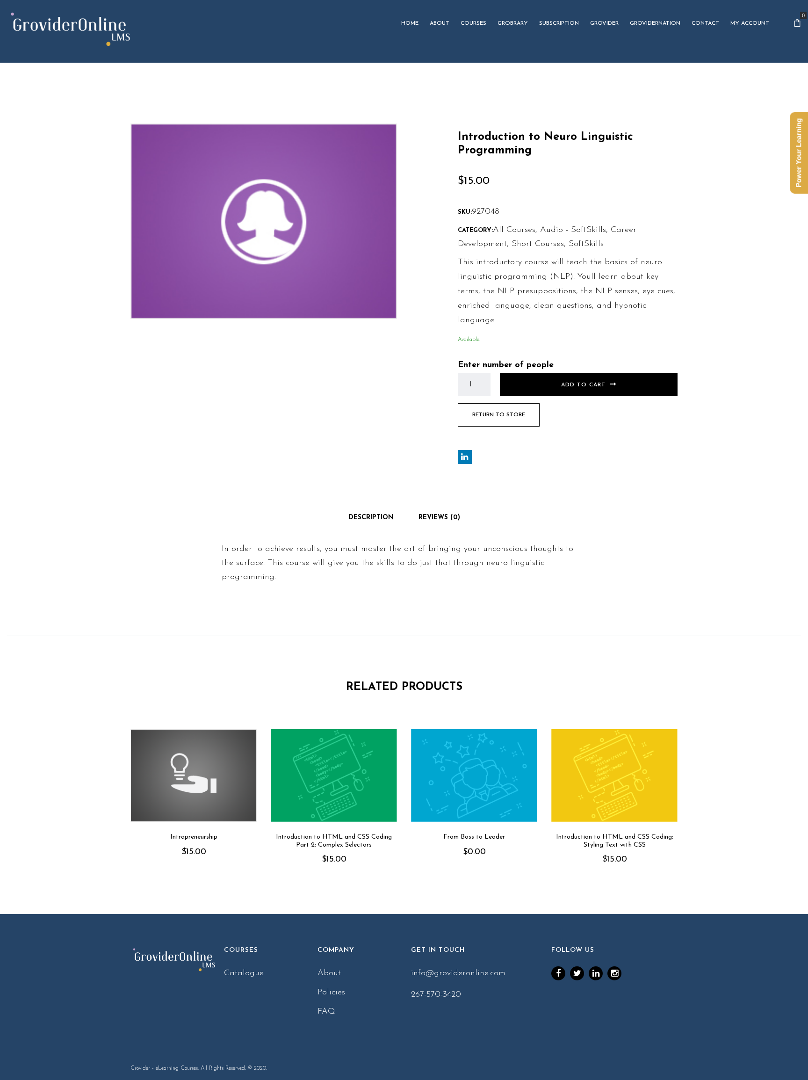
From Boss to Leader (474, 837)
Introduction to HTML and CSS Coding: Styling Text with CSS (614, 841)
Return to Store (498, 415)
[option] (193, 806)
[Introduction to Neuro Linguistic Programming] (263, 221)
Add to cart (583, 385)
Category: (475, 230)
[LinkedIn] (596, 973)
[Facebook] (558, 973)
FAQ (326, 1012)
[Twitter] (577, 973)
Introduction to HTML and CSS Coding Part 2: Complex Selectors (334, 841)
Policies (331, 992)
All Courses (514, 230)
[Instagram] (614, 973)
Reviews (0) (439, 517)
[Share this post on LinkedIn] (465, 457)
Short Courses (538, 244)
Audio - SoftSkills (573, 230)
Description (370, 517)
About (329, 973)
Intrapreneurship (193, 837)
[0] (797, 23)
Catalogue (244, 973)
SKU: (465, 212)
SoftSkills (586, 244)
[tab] (370, 517)
